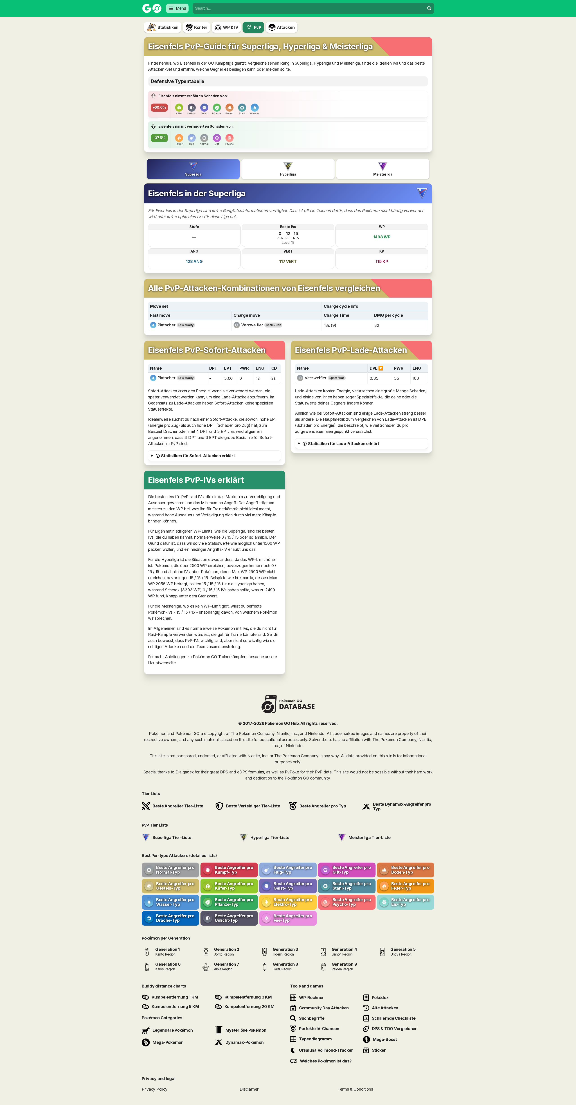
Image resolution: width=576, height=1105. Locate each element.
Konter (200, 27)
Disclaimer (249, 1089)
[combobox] (309, 8)
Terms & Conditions (355, 1089)
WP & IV (230, 27)
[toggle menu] (429, 8)
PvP (257, 27)
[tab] (193, 169)
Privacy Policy (154, 1089)
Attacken (286, 27)
